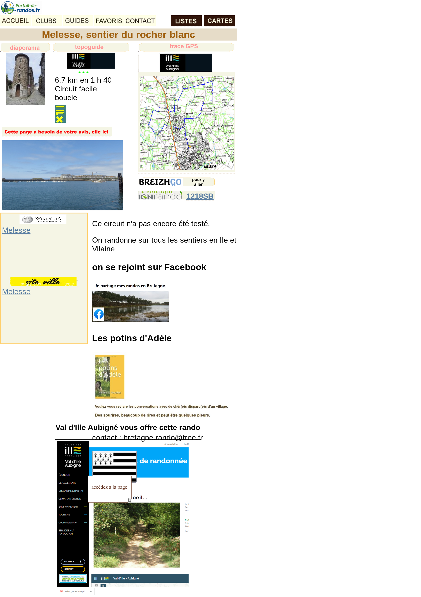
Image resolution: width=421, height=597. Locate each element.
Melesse (16, 230)
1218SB (200, 196)
